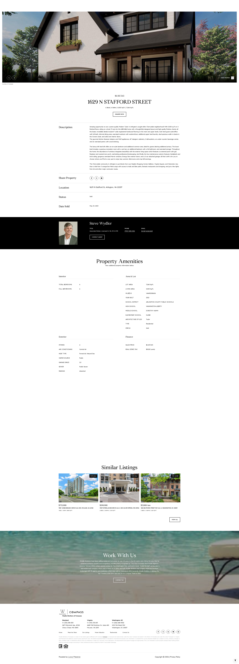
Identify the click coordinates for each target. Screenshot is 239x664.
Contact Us (126, 632)
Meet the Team (72, 632)
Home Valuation (99, 632)
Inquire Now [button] (119, 114)
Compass (105, 636)
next (14, 78)
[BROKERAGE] (178, 632)
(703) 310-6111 (93, 623)
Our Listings (85, 632)
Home (60, 632)
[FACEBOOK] (158, 632)
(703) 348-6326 (130, 231)
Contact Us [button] (119, 580)
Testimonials (113, 632)
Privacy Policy (175, 657)
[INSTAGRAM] (163, 632)
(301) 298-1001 (68, 623)
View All (175, 519)
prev (9, 78)
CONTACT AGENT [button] (97, 237)
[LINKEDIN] (168, 632)
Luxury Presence (74, 657)
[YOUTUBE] (173, 632)
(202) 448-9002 (119, 623)
